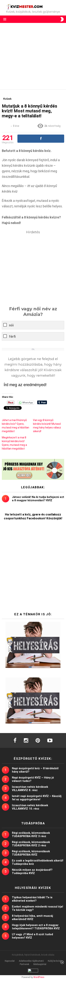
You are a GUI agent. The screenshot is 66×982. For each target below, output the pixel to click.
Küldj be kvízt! (54, 961)
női (11, 325)
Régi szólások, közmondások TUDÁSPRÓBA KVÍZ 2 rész (31, 843)
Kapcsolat (10, 961)
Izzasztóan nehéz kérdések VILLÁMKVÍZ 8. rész (30, 788)
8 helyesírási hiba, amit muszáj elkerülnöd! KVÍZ (32, 917)
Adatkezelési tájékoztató (31, 961)
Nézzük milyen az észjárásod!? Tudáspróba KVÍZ (32, 871)
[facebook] (15, 740)
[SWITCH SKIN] (62, 19)
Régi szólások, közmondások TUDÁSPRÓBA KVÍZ (31, 853)
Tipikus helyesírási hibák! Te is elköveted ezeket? (32, 899)
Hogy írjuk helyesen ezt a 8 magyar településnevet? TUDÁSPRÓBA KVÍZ (36, 926)
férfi (12, 336)
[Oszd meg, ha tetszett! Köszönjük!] (40, 139)
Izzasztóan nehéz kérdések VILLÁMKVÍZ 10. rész (30, 807)
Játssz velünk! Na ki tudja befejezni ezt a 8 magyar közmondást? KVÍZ (38, 498)
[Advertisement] (33, 56)
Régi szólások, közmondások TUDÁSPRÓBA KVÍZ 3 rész (31, 834)
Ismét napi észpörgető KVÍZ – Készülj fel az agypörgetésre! (36, 797)
